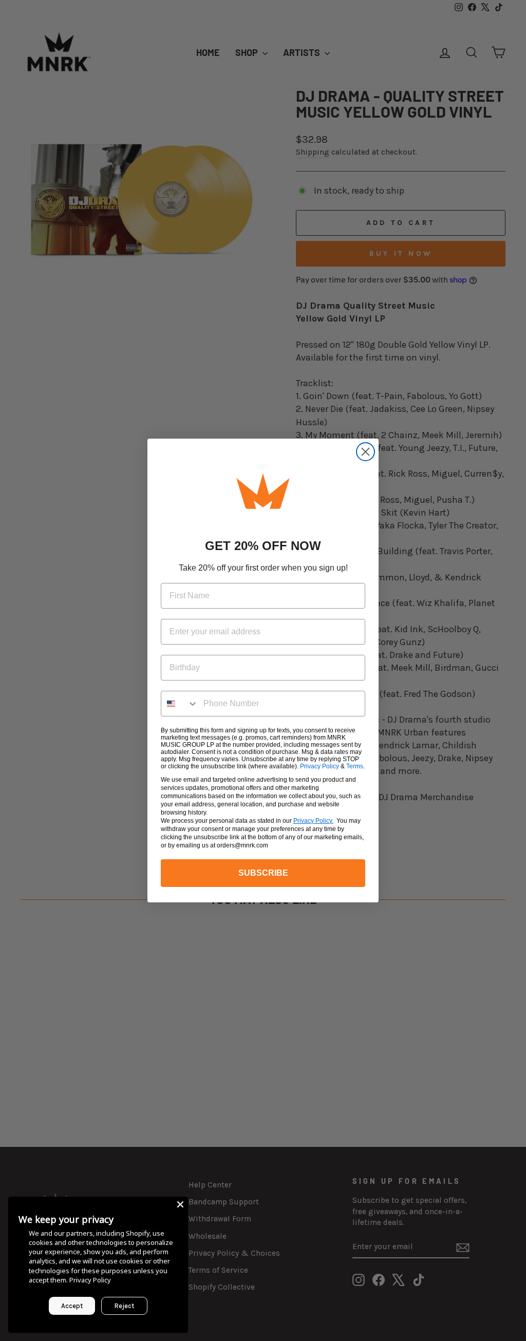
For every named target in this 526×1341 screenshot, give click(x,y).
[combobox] (179, 703)
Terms (354, 766)
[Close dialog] (365, 452)
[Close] (180, 1204)
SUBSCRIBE (263, 872)
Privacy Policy (319, 766)
